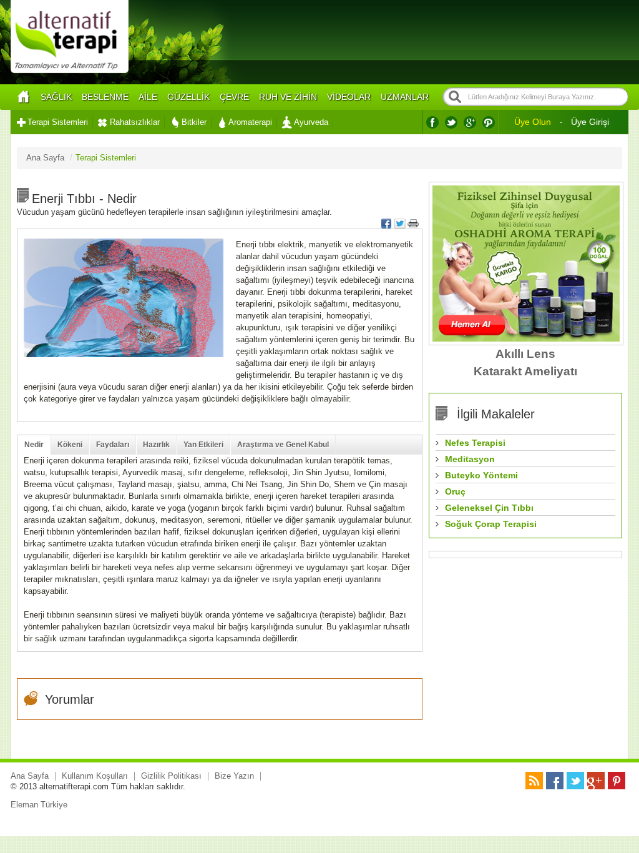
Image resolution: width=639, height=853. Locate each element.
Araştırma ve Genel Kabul (283, 444)
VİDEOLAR (349, 97)
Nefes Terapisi (475, 443)
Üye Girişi (590, 122)
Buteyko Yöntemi (481, 475)
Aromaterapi (250, 122)
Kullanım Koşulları (95, 776)
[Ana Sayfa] (23, 97)
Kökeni (69, 444)
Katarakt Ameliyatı (525, 371)
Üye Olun (532, 122)
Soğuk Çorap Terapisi (491, 524)
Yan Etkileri (203, 444)
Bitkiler (194, 122)
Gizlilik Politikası (171, 776)
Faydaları (112, 444)
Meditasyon (470, 459)
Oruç (455, 491)
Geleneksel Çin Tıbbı (489, 508)
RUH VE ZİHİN (288, 97)
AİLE (148, 97)
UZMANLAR (405, 97)
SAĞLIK (56, 97)
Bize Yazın (234, 776)
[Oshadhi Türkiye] (526, 338)
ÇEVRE (234, 97)
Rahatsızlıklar (135, 122)
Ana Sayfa (30, 776)
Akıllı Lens (525, 353)
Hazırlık (156, 444)
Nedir (34, 444)
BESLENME (105, 97)
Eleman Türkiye (39, 804)
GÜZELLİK (188, 97)
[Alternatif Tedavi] (70, 71)
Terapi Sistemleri (57, 122)
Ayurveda (311, 122)
